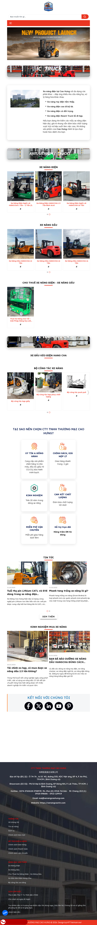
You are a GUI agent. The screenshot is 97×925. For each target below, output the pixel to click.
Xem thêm (48, 616)
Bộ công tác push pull (76, 392)
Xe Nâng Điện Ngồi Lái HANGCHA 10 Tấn (76, 204)
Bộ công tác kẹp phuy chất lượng (48, 396)
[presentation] (9, 193)
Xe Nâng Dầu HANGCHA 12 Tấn (20, 262)
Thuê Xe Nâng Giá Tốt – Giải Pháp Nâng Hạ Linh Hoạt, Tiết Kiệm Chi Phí (20, 320)
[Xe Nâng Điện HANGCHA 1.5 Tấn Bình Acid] (48, 186)
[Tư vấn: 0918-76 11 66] (14, 922)
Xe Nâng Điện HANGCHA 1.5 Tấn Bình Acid (48, 204)
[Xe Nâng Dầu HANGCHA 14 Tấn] (48, 244)
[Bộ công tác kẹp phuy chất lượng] (48, 382)
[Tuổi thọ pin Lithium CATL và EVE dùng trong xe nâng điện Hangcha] (27, 573)
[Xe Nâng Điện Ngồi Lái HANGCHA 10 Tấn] (76, 186)
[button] (47, 214)
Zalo (5, 912)
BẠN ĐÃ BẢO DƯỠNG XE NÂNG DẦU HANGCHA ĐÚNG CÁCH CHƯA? (67, 662)
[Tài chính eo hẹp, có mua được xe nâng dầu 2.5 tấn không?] (27, 646)
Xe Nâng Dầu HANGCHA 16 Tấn (76, 262)
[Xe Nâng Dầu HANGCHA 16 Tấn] (76, 244)
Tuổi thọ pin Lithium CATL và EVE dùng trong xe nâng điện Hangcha (27, 594)
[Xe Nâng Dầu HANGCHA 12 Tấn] (20, 244)
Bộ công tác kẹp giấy (20, 401)
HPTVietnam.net (74, 922)
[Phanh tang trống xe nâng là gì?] (69, 573)
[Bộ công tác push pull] (76, 381)
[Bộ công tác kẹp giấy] (20, 385)
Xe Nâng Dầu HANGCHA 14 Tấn (48, 262)
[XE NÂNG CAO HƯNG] (48, 6)
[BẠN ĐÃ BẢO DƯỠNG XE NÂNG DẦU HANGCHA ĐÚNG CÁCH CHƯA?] (69, 641)
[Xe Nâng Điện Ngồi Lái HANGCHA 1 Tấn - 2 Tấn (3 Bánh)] (20, 186)
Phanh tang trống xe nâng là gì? (68, 590)
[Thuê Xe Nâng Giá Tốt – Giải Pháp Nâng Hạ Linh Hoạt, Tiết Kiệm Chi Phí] (20, 302)
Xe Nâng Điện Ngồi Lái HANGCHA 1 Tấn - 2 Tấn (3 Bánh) (20, 204)
